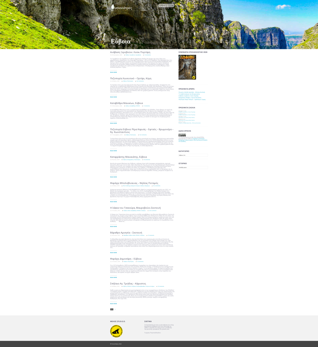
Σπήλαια (143, 210)
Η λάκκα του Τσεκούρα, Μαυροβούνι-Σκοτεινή (135, 207)
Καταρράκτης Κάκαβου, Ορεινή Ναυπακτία (190, 97)
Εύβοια (127, 55)
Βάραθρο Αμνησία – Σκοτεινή (126, 232)
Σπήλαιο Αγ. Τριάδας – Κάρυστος (128, 283)
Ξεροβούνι (132, 55)
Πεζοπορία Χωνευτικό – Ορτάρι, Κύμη (130, 78)
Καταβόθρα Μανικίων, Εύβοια (126, 103)
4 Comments (151, 235)
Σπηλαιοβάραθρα (140, 286)
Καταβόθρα (132, 106)
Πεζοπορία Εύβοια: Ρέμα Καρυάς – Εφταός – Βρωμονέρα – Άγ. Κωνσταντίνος (141, 131)
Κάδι (129, 210)
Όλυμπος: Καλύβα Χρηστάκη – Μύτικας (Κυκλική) (192, 92)
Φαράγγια (147, 185)
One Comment (152, 210)
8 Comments (147, 159)
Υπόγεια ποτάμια (150, 286)
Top (314, 343)
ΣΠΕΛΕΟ (138, 106)
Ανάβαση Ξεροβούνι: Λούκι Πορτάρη (130, 52)
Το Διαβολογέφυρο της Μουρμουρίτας (189, 94)
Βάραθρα (126, 235)
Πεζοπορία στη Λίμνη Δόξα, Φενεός (187, 117)
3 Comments (148, 55)
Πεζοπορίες (130, 81)
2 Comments (147, 106)
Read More (113, 72)
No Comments (140, 81)
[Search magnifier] (172, 5)
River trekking (126, 185)
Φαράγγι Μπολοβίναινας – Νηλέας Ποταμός (134, 183)
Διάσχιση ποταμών (135, 185)
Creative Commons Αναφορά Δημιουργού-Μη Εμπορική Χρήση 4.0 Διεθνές (193, 140)
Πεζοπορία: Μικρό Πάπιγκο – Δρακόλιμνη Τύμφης (192, 99)
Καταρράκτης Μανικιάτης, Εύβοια (128, 156)
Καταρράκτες (130, 159)
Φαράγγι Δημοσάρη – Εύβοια (125, 258)
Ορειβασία (138, 55)
